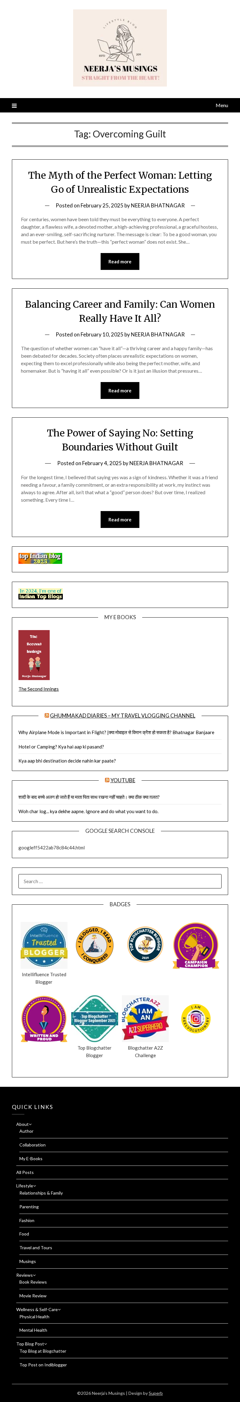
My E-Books (30, 1158)
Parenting (29, 1206)
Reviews (24, 1275)
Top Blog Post (30, 1343)
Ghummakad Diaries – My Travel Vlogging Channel (122, 715)
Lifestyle (24, 1185)
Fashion (26, 1220)
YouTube (122, 780)
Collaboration (32, 1144)
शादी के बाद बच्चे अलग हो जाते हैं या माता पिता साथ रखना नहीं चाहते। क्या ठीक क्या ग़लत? (89, 797)
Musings (27, 1261)
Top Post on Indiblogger (43, 1364)
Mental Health (33, 1330)
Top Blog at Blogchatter (42, 1351)
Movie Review (33, 1295)
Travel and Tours (35, 1247)
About (22, 1124)
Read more (120, 261)
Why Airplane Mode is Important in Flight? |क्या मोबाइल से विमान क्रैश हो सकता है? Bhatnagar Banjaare (116, 732)
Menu (222, 105)
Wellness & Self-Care (37, 1309)
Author (26, 1131)
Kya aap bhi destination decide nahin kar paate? (67, 760)
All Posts (25, 1172)
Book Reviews (33, 1282)
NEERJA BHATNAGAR (158, 205)
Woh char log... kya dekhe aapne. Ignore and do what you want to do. (88, 811)
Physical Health (34, 1316)
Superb (156, 1393)
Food (24, 1233)
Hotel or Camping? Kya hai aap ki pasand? (61, 746)
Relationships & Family (41, 1193)
